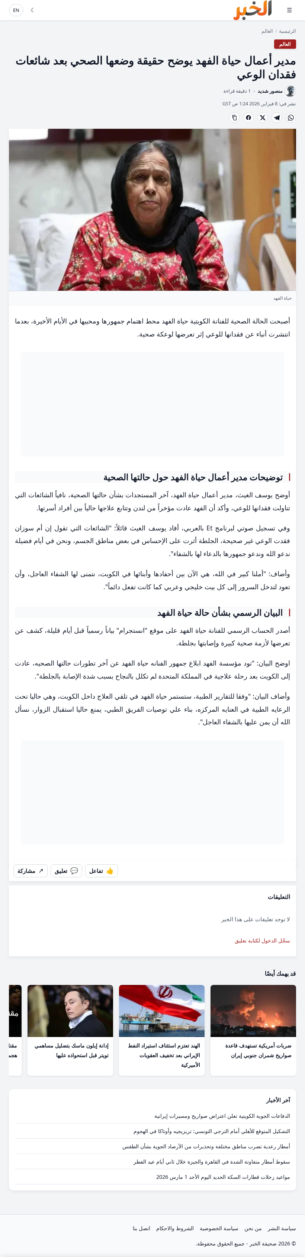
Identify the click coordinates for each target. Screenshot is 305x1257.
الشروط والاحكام (175, 1228)
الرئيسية (287, 31)
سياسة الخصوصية (219, 1228)
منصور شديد (270, 91)
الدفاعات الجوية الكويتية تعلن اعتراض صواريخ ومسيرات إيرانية (222, 1115)
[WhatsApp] (291, 117)
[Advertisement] (152, 404)
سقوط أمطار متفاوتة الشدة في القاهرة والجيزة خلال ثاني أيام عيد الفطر (212, 1161)
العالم (267, 31)
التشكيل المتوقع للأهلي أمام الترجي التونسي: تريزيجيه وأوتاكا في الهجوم (212, 1131)
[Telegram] (277, 117)
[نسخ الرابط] (234, 117)
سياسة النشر (282, 1228)
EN (16, 10)
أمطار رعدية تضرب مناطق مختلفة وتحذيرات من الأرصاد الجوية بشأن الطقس (206, 1146)
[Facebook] (248, 117)
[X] (262, 117)
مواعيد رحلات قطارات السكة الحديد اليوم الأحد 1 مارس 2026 (223, 1176)
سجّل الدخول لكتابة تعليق (262, 940)
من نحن (253, 1228)
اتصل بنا (141, 1228)
